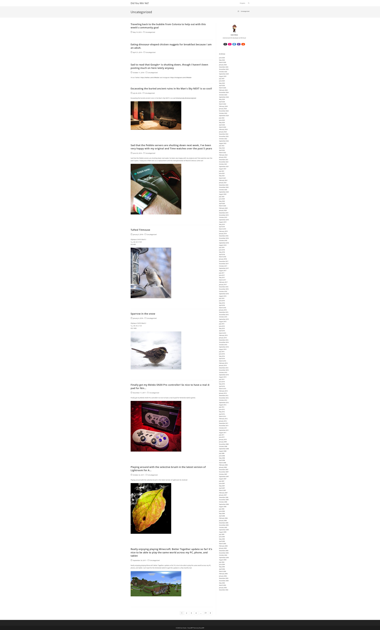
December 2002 (223, 590)
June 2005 (222, 537)
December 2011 (223, 423)
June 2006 (222, 511)
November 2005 (223, 525)
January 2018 (223, 259)
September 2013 (224, 375)
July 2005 (221, 534)
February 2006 (223, 518)
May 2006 (222, 513)
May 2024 (222, 99)
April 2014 (222, 358)
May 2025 (222, 83)
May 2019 (222, 224)
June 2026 (222, 58)
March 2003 (222, 585)
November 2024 (223, 92)
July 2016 (221, 298)
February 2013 (223, 391)
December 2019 (223, 213)
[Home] (238, 11)
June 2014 (222, 354)
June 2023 (222, 120)
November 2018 (223, 238)
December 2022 (223, 134)
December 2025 (223, 67)
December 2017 (223, 261)
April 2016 (222, 305)
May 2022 (222, 148)
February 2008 (223, 465)
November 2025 (223, 69)
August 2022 (222, 143)
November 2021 (223, 162)
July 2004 (221, 562)
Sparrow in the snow (143, 313)
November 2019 (223, 215)
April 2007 (222, 488)
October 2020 (223, 190)
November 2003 (223, 581)
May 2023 (222, 122)
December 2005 (223, 523)
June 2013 (222, 382)
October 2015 (223, 317)
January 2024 (223, 109)
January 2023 (223, 132)
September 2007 (224, 476)
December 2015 (223, 312)
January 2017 (223, 284)
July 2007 (221, 481)
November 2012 (223, 398)
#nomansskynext (190, 98)
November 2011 (223, 425)
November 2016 (223, 289)
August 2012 (222, 405)
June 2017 (222, 275)
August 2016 (222, 296)
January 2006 (223, 520)
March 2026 (222, 62)
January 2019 (223, 233)
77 (206, 613)
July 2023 (221, 118)
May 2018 (222, 252)
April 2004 (222, 569)
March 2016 (222, 308)
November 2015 (223, 314)
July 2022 (221, 145)
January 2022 (223, 157)
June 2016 (222, 300)
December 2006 (223, 497)
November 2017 (223, 264)
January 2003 (223, 587)
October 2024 (223, 95)
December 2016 (223, 287)
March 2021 (222, 178)
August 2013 (222, 377)
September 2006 (224, 504)
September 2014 (224, 347)
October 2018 (223, 240)
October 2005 (223, 527)
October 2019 (223, 217)
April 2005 (222, 541)
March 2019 (222, 229)
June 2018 (222, 250)
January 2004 (223, 576)
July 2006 (221, 509)
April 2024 (222, 102)
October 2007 (223, 474)
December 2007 (223, 469)
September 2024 (224, 97)
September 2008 (224, 449)
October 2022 (223, 139)
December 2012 (223, 395)
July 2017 (221, 273)
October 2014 (223, 345)
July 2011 (221, 435)
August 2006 (222, 506)
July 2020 (221, 196)
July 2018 (221, 247)
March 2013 (222, 388)
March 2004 (222, 571)
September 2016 (224, 294)
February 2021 (223, 180)
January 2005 (223, 548)
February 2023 (223, 129)
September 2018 (224, 243)
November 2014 (223, 342)
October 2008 (223, 446)
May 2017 (222, 277)
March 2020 (222, 206)
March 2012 (222, 416)
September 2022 (224, 141)
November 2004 (223, 553)
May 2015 (222, 328)
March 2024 (222, 104)
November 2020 (223, 187)
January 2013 (223, 393)
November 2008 (223, 444)
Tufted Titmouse (140, 229)
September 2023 (224, 115)
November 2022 (223, 136)
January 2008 (223, 467)
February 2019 (223, 231)
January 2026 (223, 65)
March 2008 (222, 463)
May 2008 (222, 458)
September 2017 (224, 268)
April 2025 (222, 85)
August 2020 (222, 194)
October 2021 (223, 164)
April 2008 (222, 460)
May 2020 (222, 201)
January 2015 (223, 338)
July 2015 (221, 324)
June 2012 (222, 409)
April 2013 (222, 386)
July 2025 (221, 78)
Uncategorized (245, 11)
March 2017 (222, 280)
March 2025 (222, 88)
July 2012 (221, 407)
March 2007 (222, 490)
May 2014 (222, 356)
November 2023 (223, 111)
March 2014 (222, 361)
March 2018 (222, 257)
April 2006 (222, 516)
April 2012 (222, 414)
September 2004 (224, 557)
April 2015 (222, 331)
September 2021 (224, 166)
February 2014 (223, 363)
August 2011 (222, 432)
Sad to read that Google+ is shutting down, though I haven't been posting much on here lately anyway (169, 66)
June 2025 (222, 81)
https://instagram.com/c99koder (181, 77)
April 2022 (222, 150)
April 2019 (222, 227)
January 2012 (223, 421)
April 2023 (222, 125)
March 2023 (222, 127)
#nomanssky (180, 98)
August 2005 (222, 532)
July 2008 (221, 453)
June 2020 (222, 199)
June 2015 (222, 326)
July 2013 (221, 379)
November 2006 (223, 500)
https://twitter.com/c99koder (150, 77)
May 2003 (222, 583)
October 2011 (223, 428)
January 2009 (223, 442)
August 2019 (222, 222)
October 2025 (223, 72)
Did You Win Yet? (140, 3)
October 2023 (223, 113)
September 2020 (224, 192)
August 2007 (222, 479)
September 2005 (224, 530)
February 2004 (223, 574)
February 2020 (223, 208)
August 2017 (222, 270)
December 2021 (223, 159)
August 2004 (222, 560)
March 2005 (222, 543)
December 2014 (223, 340)
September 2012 (224, 402)
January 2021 (223, 182)
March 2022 (222, 152)
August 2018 (222, 245)
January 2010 (223, 439)
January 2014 (223, 365)
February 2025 (223, 90)
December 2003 (223, 578)
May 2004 (222, 567)
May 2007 (222, 486)
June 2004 (222, 564)
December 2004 (223, 550)
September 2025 (224, 74)
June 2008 (222, 456)
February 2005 (223, 546)
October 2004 (223, 555)
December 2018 (223, 236)
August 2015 (222, 321)
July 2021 (221, 171)
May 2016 (222, 303)
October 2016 (223, 291)
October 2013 (223, 372)
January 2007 (223, 495)
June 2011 (222, 437)
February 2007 (223, 493)
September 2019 (224, 220)
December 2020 (223, 185)
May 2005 (222, 539)
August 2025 (222, 76)
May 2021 (222, 176)
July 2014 (221, 351)
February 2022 (223, 155)
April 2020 (222, 203)
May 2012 (222, 412)
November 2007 (223, 472)
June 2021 (222, 173)
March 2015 (222, 333)
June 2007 (222, 483)
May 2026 (222, 60)
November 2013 (223, 370)
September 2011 (224, 430)
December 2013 (223, 368)
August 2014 (222, 349)
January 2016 (223, 310)
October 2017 (223, 266)
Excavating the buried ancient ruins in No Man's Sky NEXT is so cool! (171, 88)
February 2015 (223, 335)
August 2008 (222, 451)
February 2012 (223, 419)
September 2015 (224, 319)
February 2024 (223, 106)
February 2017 (223, 282)
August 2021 (222, 169)
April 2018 (222, 254)
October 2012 (223, 400)
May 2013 (222, 384)
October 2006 (223, 502)
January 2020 (223, 210)
